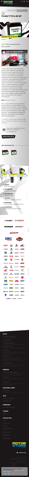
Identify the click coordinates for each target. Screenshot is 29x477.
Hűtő (12, 353)
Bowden (10, 351)
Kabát (10, 348)
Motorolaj (5, 364)
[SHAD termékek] (22, 289)
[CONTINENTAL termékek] (22, 254)
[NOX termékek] (16, 278)
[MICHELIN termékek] (16, 275)
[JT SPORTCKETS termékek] (16, 282)
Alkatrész (6, 350)
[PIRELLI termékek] (11, 282)
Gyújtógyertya (8, 353)
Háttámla (4, 361)
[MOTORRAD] (19, 223)
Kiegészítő (22, 348)
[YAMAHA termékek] (8, 300)
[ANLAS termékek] (5, 250)
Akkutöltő (5, 357)
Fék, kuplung (20, 351)
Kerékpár (6, 369)
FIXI (13, 373)
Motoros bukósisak (9, 343)
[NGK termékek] (22, 278)
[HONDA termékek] (5, 271)
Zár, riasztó (5, 358)
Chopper (4, 338)
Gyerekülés (5, 384)
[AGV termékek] (11, 246)
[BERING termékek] (11, 250)
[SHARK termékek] (5, 292)
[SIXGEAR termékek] (11, 292)
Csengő (4, 383)
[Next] (26, 175)
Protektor (17, 348)
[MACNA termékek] (22, 271)
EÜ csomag (20, 357)
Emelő (8, 361)
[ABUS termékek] (5, 246)
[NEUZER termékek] (11, 278)
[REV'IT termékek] (22, 285)
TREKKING (23, 373)
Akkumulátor (11, 10)
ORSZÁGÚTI (10, 373)
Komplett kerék (6, 378)
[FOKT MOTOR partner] (8, 229)
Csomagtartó (21, 383)
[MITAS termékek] (22, 275)
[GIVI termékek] (22, 264)
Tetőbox (5, 411)
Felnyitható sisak (10, 344)
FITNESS (17, 373)
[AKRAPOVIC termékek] (16, 246)
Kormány (9, 354)
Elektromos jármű (9, 388)
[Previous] (2, 175)
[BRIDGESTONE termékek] (11, 254)
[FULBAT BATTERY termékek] (16, 264)
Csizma (4, 348)
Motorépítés (7, 434)
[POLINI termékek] (5, 285)
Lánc (25, 353)
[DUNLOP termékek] (16, 261)
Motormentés (5, 430)
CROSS (20, 373)
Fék (3, 379)
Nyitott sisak (16, 344)
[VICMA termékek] (22, 296)
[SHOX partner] (19, 229)
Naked (8, 338)
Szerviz (5, 426)
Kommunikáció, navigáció (8, 360)
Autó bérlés (6, 401)
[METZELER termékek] (11, 275)
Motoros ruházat (8, 346)
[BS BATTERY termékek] (22, 250)
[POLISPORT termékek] (22, 282)
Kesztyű (13, 348)
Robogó (7, 392)
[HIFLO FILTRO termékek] (16, 268)
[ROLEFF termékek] (11, 285)
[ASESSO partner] (8, 223)
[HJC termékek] (22, 268)
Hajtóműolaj (11, 365)
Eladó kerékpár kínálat (10, 372)
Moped (4, 392)
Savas (3, 12)
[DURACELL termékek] (16, 257)
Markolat (17, 383)
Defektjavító (9, 357)
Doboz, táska (15, 357)
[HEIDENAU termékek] (5, 268)
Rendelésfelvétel (8, 136)
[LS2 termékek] (16, 271)
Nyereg (14, 378)
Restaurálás (5, 436)
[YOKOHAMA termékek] (14, 300)
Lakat (9, 384)
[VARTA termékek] (16, 296)
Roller (21, 392)
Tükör (12, 354)
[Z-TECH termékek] (19, 300)
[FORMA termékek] (11, 264)
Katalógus (6, 390)
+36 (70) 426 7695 (22, 457)
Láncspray (13, 364)
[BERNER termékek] (16, 250)
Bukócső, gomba (11, 358)
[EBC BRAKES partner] (8, 241)
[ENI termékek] (22, 261)
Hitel (4, 420)
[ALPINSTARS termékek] (22, 246)
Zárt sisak (5, 344)
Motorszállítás (8, 428)
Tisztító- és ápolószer (18, 365)
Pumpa (10, 383)
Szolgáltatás (7, 418)
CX (14, 373)
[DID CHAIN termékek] (11, 257)
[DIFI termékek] (22, 257)
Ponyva (18, 360)
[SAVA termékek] (11, 289)
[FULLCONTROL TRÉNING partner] (19, 241)
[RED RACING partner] (14, 235)
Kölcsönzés (6, 432)
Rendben (5, 473)
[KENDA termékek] (11, 271)
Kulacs (13, 383)
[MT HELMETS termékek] (5, 278)
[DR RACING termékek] (5, 261)
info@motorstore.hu (22, 460)
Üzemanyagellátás (20, 353)
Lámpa (7, 383)
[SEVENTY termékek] (16, 289)
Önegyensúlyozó (16, 392)
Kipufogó (5, 354)
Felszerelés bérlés (9, 407)
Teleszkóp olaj (23, 364)
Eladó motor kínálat (9, 336)
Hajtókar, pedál (20, 378)
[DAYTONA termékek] (5, 257)
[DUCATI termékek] (11, 261)
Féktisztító (17, 364)
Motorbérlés (7, 340)
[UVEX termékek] (11, 296)
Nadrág (7, 348)
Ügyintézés (6, 423)
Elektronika (14, 351)
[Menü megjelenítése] (1, 1)
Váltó (24, 378)
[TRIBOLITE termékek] (5, 296)
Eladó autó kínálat (9, 398)
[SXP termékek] (22, 292)
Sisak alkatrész (22, 344)
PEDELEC (4, 373)
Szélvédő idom (22, 360)
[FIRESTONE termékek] (5, 264)
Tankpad (14, 360)
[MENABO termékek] (5, 275)
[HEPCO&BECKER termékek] (11, 268)
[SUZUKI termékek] (16, 292)
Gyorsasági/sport (13, 338)
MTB (7, 373)
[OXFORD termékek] (5, 282)
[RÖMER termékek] (16, 285)
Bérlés (5, 414)
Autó (4, 396)
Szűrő (15, 353)
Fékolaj (9, 364)
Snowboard (6, 405)
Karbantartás (7, 363)
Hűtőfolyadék (6, 365)
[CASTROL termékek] (16, 254)
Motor (5, 334)
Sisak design (7, 438)
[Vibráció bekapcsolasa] (27, 1)
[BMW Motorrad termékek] (5, 254)
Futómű (24, 351)
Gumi (4, 353)
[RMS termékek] (5, 289)
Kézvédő (16, 358)
